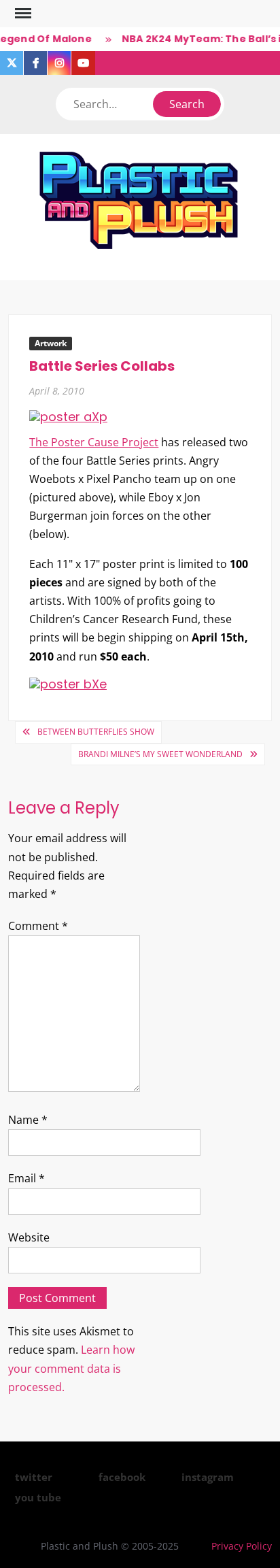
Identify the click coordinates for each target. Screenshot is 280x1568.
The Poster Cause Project (93, 442)
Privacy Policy (241, 1545)
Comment (38, 925)
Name (28, 1119)
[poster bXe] (68, 683)
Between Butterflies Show (95, 731)
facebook (122, 1477)
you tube (38, 1497)
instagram (207, 1477)
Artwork (51, 343)
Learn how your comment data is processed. (71, 1368)
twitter (33, 1477)
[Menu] (21, 13)
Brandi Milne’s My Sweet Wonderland (160, 754)
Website (29, 1237)
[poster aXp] (68, 415)
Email (26, 1178)
